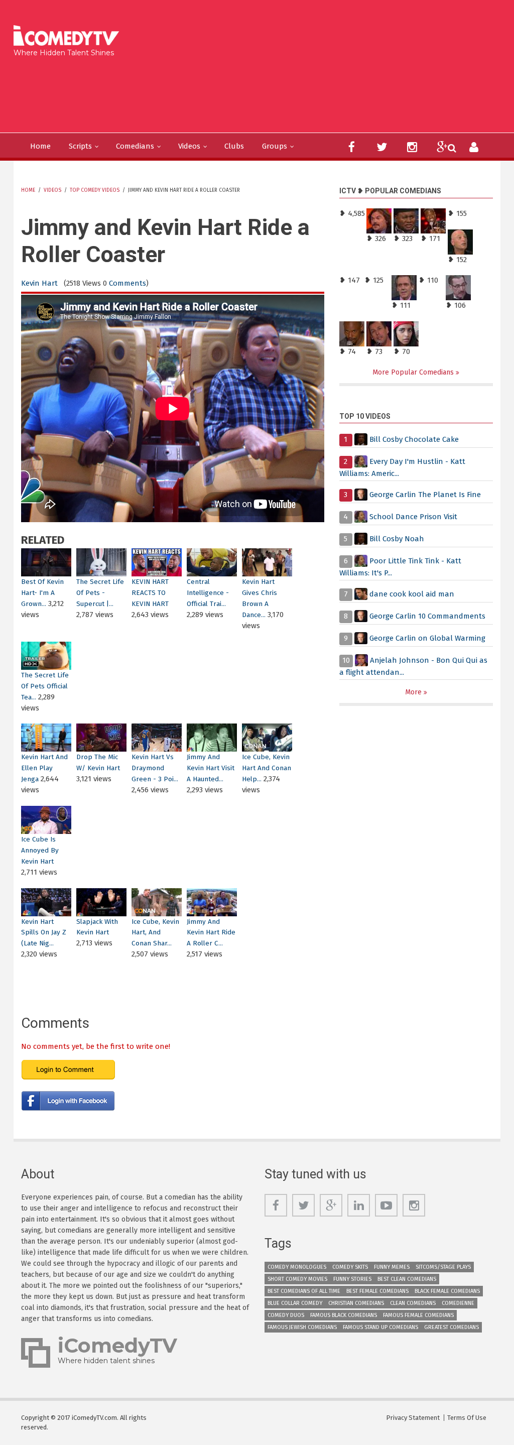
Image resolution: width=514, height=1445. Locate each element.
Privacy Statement (413, 1417)
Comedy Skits (350, 1267)
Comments (127, 283)
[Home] (69, 36)
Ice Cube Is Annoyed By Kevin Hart (40, 850)
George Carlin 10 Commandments (427, 616)
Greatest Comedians (451, 1327)
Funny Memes (392, 1267)
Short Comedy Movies (297, 1279)
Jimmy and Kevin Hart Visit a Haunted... (210, 768)
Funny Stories (352, 1279)
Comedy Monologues (297, 1267)
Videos (189, 146)
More (414, 692)
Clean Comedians (413, 1303)
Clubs (234, 146)
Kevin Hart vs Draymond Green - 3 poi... (155, 768)
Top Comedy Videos (94, 190)
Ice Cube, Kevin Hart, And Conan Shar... (155, 932)
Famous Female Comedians (418, 1315)
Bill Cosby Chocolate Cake (414, 439)
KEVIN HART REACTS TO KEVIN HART (150, 592)
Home (40, 146)
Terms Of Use (466, 1417)
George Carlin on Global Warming (427, 638)
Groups (274, 146)
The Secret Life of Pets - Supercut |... (100, 592)
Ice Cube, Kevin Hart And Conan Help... (266, 768)
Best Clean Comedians (406, 1279)
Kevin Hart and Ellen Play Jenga (44, 768)
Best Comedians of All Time (304, 1291)
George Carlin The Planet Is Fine (425, 494)
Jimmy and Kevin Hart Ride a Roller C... (211, 932)
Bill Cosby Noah (396, 538)
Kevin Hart (39, 283)
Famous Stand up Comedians (380, 1327)
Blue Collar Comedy (295, 1303)
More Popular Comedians (414, 372)
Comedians (135, 146)
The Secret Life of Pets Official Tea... (45, 686)
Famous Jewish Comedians (302, 1327)
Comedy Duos (286, 1315)
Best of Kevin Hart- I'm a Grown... (42, 592)
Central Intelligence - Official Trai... (208, 592)
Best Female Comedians (377, 1291)
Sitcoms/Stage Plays (443, 1267)
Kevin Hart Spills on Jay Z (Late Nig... (43, 932)
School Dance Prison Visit (413, 516)
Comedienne (458, 1303)
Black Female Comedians (447, 1291)
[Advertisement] (200, 92)
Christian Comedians (356, 1303)
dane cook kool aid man (411, 593)
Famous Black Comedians (343, 1315)
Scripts (80, 146)
